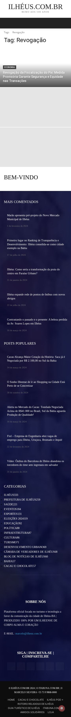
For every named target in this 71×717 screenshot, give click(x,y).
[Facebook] (11, 666)
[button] (65, 23)
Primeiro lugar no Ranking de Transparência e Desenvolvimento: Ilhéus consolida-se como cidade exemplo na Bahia (35, 244)
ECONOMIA (9, 67)
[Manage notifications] (62, 708)
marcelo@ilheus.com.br (28, 633)
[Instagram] (21, 666)
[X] (31, 666)
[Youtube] (60, 666)
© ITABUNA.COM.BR (48, 688)
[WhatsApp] (50, 666)
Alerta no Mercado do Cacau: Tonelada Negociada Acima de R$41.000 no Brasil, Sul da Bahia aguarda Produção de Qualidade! (36, 411)
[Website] (40, 666)
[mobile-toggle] (6, 23)
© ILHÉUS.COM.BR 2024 (22, 688)
